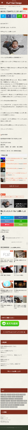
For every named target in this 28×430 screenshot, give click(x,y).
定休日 (18, 402)
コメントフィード (5, 420)
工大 (22, 402)
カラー (9, 396)
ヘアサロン (13, 400)
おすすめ (9, 394)
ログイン (3, 416)
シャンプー (11, 398)
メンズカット (20, 196)
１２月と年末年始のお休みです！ (14, 158)
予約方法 (3, 402)
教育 (25, 402)
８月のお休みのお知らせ (12, 163)
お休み (7, 196)
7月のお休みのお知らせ (12, 168)
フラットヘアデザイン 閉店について (11, 355)
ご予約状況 (22, 394)
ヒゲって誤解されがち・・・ (9, 350)
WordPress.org (5, 421)
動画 (7, 402)
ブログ (8, 160)
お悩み (17, 394)
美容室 (2, 407)
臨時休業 (7, 407)
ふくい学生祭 (4, 396)
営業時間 (12, 160)
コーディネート (4, 398)
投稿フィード (4, 418)
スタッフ (3, 400)
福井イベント (16, 404)
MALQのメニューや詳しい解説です (10, 364)
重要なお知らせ (5, 359)
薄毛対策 (12, 407)
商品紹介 (11, 402)
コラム (13, 174)
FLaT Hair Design (14, 3)
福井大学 (22, 404)
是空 (6, 404)
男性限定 (10, 404)
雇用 (16, 407)
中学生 (25, 400)
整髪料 (2, 404)
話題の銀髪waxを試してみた (8, 346)
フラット (13, 196)
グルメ (13, 396)
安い (15, 402)
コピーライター (19, 396)
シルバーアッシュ (18, 398)
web (5, 394)
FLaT (3, 196)
